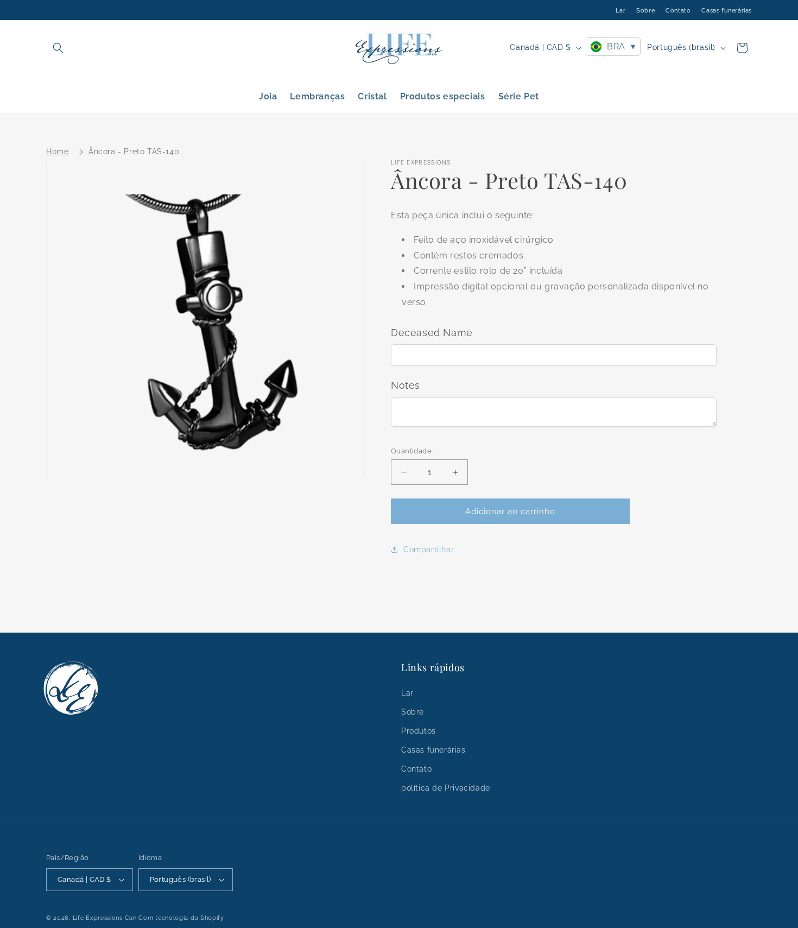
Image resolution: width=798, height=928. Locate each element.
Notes (405, 385)
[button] (58, 48)
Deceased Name (432, 332)
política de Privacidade (445, 788)
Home (57, 151)
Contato (678, 10)
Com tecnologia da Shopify (181, 917)
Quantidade (411, 451)
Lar (620, 10)
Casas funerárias (726, 10)
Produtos (418, 731)
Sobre (645, 10)
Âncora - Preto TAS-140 (133, 151)
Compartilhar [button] (428, 549)
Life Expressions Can (105, 917)
